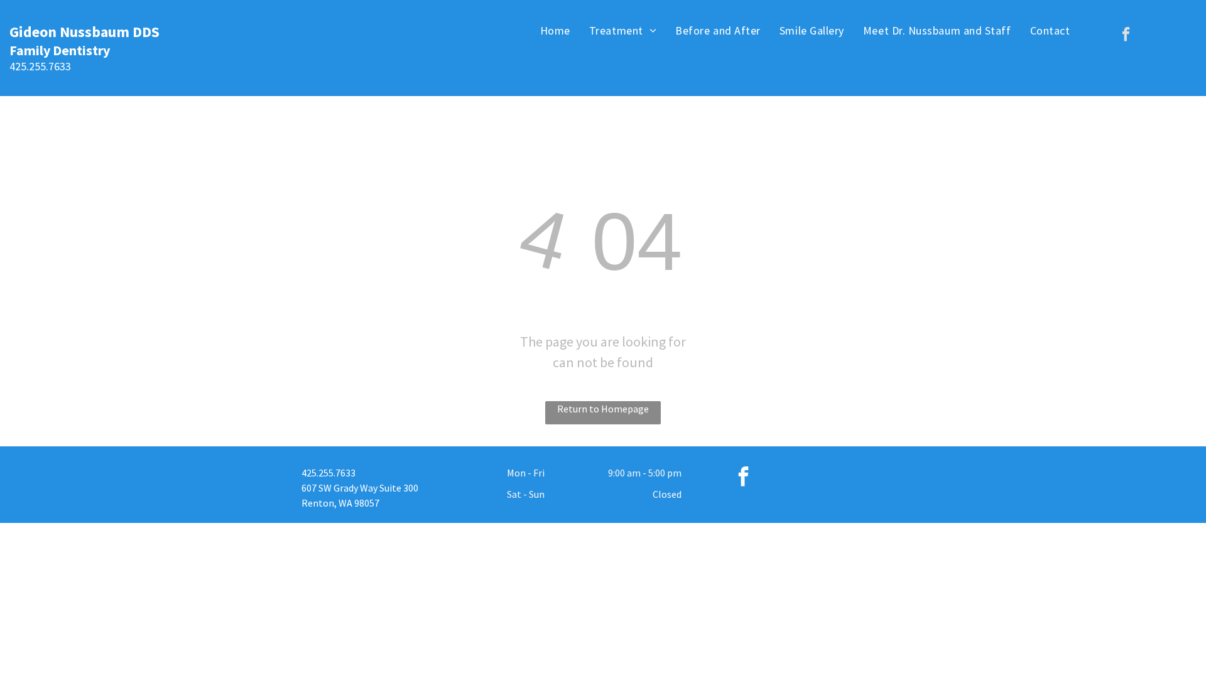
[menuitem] (555, 30)
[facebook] (1126, 35)
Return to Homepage (603, 408)
